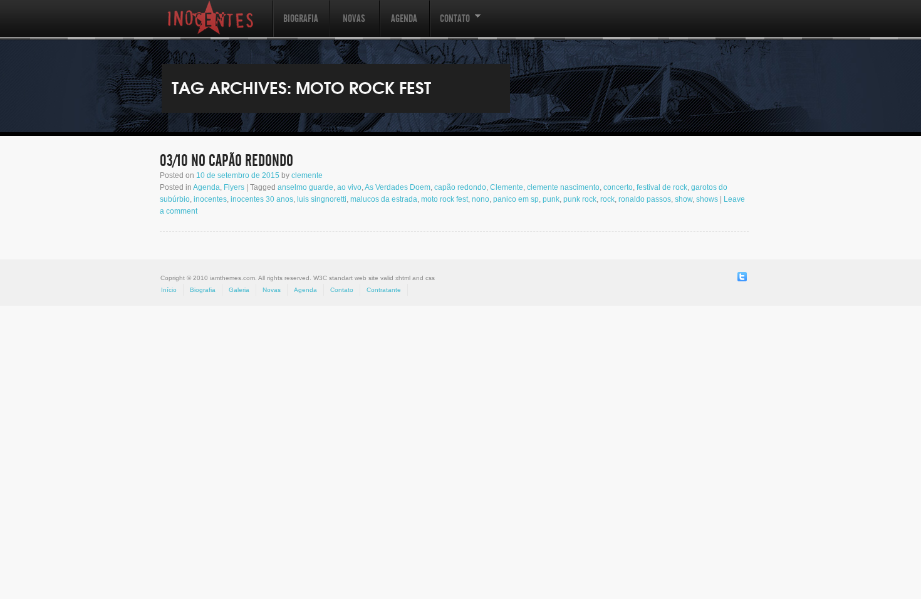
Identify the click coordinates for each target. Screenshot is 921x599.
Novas (354, 18)
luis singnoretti (321, 199)
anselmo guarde (305, 187)
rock (607, 199)
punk (551, 199)
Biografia (300, 18)
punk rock (579, 199)
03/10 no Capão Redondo (226, 161)
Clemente (506, 187)
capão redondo (460, 187)
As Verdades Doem (397, 187)
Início (169, 289)
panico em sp (516, 199)
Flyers (234, 187)
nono (480, 199)
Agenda (404, 18)
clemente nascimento (563, 187)
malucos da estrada (383, 199)
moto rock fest (444, 199)
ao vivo (349, 187)
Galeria (239, 289)
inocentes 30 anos (262, 199)
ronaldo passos (644, 199)
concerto (618, 187)
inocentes (210, 199)
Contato (449, 25)
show (683, 199)
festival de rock (662, 187)
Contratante (384, 289)
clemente (307, 175)
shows (707, 199)
